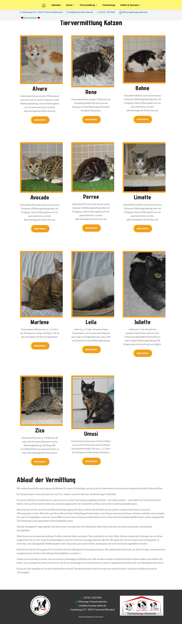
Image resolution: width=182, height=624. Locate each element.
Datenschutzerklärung (86, 617)
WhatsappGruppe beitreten (135, 12)
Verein (69, 5)
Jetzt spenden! (30, 17)
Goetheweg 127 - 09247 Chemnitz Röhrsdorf (42, 12)
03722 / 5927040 (107, 12)
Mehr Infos (39, 120)
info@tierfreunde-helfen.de (81, 12)
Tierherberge (108, 5)
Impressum (99, 617)
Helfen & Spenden (129, 5)
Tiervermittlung (88, 5)
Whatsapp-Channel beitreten (92, 601)
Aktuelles (56, 5)
